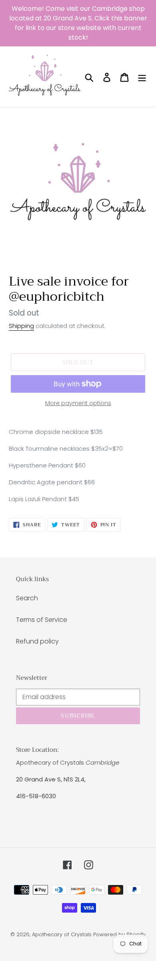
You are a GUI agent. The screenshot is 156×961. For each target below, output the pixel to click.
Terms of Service (41, 619)
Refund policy (37, 641)
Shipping (21, 326)
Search (27, 598)
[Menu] (142, 77)
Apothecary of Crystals (62, 934)
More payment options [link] (78, 403)
